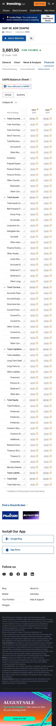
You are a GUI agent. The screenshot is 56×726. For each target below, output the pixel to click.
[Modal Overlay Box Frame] (26, 709)
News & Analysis (32, 62)
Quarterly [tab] (21, 95)
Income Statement (27, 69)
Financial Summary (9, 69)
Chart (17, 62)
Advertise (34, 594)
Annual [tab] (8, 95)
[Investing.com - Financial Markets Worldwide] (16, 3)
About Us (34, 588)
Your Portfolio (8, 599)
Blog (4, 588)
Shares (6, 10)
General (6, 62)
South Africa (36, 10)
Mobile (5, 594)
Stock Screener (19, 10)
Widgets (6, 605)
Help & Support (37, 599)
